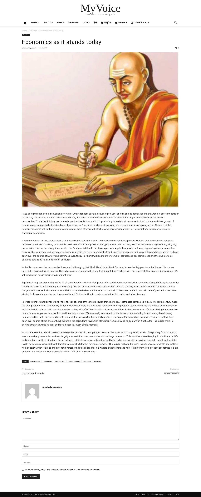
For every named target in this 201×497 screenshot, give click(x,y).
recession (87, 361)
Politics (48, 22)
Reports (35, 22)
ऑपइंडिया (107, 22)
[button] (175, 22)
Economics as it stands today (61, 42)
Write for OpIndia (142, 494)
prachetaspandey (29, 48)
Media (60, 22)
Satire (86, 22)
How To (169, 494)
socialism (97, 361)
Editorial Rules (157, 494)
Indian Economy (74, 361)
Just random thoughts (33, 373)
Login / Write (141, 22)
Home (24, 30)
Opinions (73, 22)
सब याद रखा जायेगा (171, 373)
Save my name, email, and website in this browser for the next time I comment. (63, 469)
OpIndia (122, 22)
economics (48, 361)
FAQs (177, 494)
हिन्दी (95, 22)
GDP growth (59, 361)
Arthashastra (35, 361)
